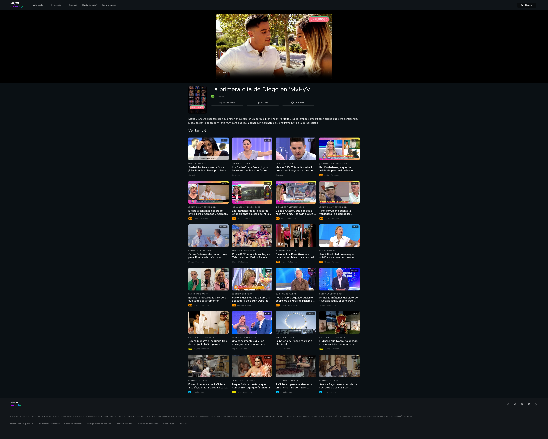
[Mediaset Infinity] (16, 5)
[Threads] (522, 404)
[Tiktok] (515, 404)
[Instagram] (529, 404)
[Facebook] (508, 404)
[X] (536, 404)
